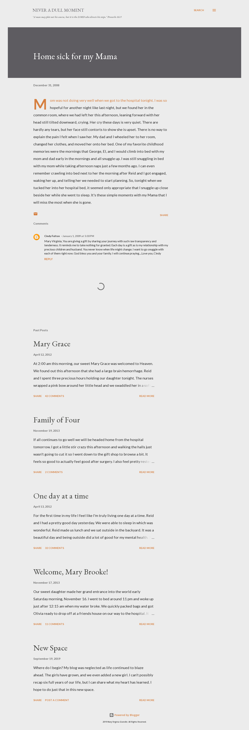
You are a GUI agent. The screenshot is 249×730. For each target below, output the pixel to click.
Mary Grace (51, 343)
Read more (146, 395)
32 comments (54, 547)
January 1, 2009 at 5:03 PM (78, 236)
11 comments (54, 624)
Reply (48, 259)
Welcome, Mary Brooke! (70, 571)
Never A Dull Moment (58, 10)
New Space (50, 647)
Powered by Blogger (127, 715)
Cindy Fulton (52, 236)
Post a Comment (57, 700)
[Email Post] (35, 215)
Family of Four (56, 419)
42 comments (54, 395)
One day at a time (60, 495)
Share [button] (164, 215)
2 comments (54, 472)
